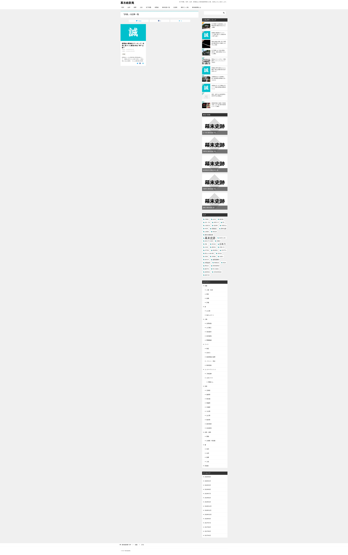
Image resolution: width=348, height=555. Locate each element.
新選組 (157, 7)
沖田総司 (207, 262)
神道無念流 (216, 262)
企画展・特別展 (210, 440)
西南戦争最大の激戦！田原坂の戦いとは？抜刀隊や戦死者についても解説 (219, 104)
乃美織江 (207, 219)
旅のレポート (210, 315)
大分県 (208, 411)
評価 (124, 54)
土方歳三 (209, 327)
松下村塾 (148, 7)
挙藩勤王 (219, 241)
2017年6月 (208, 527)
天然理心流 (223, 225)
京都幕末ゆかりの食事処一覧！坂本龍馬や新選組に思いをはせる (219, 78)
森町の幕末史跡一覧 (208, 207)
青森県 (208, 403)
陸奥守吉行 (207, 275)
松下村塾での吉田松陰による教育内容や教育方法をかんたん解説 (219, 25)
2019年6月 (208, 497)
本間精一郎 (221, 247)
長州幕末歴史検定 (218, 272)
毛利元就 (220, 253)
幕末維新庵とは (196, 7)
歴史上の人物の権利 (209, 253)
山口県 (208, 415)
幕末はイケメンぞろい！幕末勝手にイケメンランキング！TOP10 (219, 61)
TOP (126, 544)
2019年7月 (208, 493)
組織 (207, 298)
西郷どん (210, 382)
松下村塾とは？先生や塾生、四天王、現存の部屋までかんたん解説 (219, 52)
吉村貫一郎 (216, 222)
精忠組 (224, 262)
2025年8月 (208, 477)
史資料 (175, 7)
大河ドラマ (209, 378)
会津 (129, 7)
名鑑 (206, 285)
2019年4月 (208, 502)
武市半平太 (223, 250)
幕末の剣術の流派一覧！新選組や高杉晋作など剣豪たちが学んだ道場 (219, 43)
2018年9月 (208, 518)
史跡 (206, 386)
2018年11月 (208, 510)
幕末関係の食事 (210, 357)
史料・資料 (208, 432)
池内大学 (207, 259)
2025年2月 (208, 481)
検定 (207, 348)
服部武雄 (214, 247)
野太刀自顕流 (216, 268)
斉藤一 (206, 244)
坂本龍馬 (209, 336)
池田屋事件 (216, 259)
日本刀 (222, 244)
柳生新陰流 (215, 250)
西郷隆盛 (209, 340)
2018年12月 (208, 506)
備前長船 (221, 219)
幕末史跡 (210, 238)
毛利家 (206, 256)
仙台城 (214, 219)
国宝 (223, 222)
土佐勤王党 (207, 225)
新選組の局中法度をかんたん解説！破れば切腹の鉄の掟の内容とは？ (219, 69)
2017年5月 (208, 531)
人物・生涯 (209, 290)
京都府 (208, 407)
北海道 (208, 390)
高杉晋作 (209, 331)
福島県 (208, 394)
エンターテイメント (210, 369)
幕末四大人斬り (222, 237)
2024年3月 (208, 485)
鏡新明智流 (207, 272)
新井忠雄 (214, 244)
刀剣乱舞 (209, 373)
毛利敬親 (214, 256)
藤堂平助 (207, 268)
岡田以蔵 (215, 231)
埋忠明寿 (216, 225)
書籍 (207, 436)
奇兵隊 (206, 228)
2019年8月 (208, 489)
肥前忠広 (207, 265)
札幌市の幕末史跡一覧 (209, 189)
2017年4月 (208, 535)
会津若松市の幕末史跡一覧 (210, 170)
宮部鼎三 (214, 228)
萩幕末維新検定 (216, 265)
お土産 (208, 311)
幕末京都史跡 (209, 235)
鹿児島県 (209, 424)
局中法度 (223, 228)
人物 (206, 319)
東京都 (208, 399)
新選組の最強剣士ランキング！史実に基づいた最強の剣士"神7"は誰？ (219, 34)
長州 (122, 7)
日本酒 (206, 247)
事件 (207, 294)
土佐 (141, 7)
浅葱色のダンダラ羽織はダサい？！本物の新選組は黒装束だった (219, 87)
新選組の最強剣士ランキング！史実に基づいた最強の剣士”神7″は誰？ (133, 45)
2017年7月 (208, 523)
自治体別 (209, 428)
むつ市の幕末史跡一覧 (209, 132)
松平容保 (207, 250)
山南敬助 (207, 231)
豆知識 (206, 465)
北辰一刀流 (207, 222)
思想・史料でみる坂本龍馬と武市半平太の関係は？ (219, 95)
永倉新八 (221, 256)
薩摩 (135, 7)
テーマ (206, 344)
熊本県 (208, 419)
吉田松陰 (209, 323)
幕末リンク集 (184, 7)
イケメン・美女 (210, 361)
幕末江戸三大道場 (209, 241)
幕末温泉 (209, 365)
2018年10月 (208, 514)
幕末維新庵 (127, 2)
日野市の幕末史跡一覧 (209, 151)
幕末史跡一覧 (166, 7)
